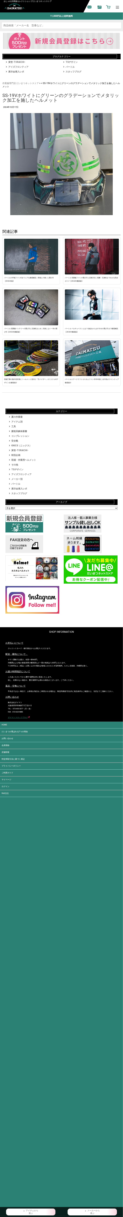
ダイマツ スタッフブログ (18, 717)
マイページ (6, 780)
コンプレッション (20, 436)
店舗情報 (5, 752)
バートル (70, 67)
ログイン (5, 786)
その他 (14, 464)
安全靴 (14, 440)
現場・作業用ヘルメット (23, 460)
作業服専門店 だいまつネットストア (20, 83)
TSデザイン (72, 62)
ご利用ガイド (7, 773)
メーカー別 (17, 479)
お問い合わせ (7, 738)
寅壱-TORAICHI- (16, 62)
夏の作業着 (17, 417)
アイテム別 (17, 421)
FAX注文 (5, 793)
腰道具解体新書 (19, 431)
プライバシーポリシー (11, 766)
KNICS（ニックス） (21, 445)
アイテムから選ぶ (32, 1212)
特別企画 (15, 455)
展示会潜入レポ (16, 71)
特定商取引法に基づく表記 (13, 759)
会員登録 (5, 745)
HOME (4, 725)
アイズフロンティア (18, 67)
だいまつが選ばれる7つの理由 (15, 732)
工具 (13, 426)
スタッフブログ (73, 71)
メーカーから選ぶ (93, 1212)
